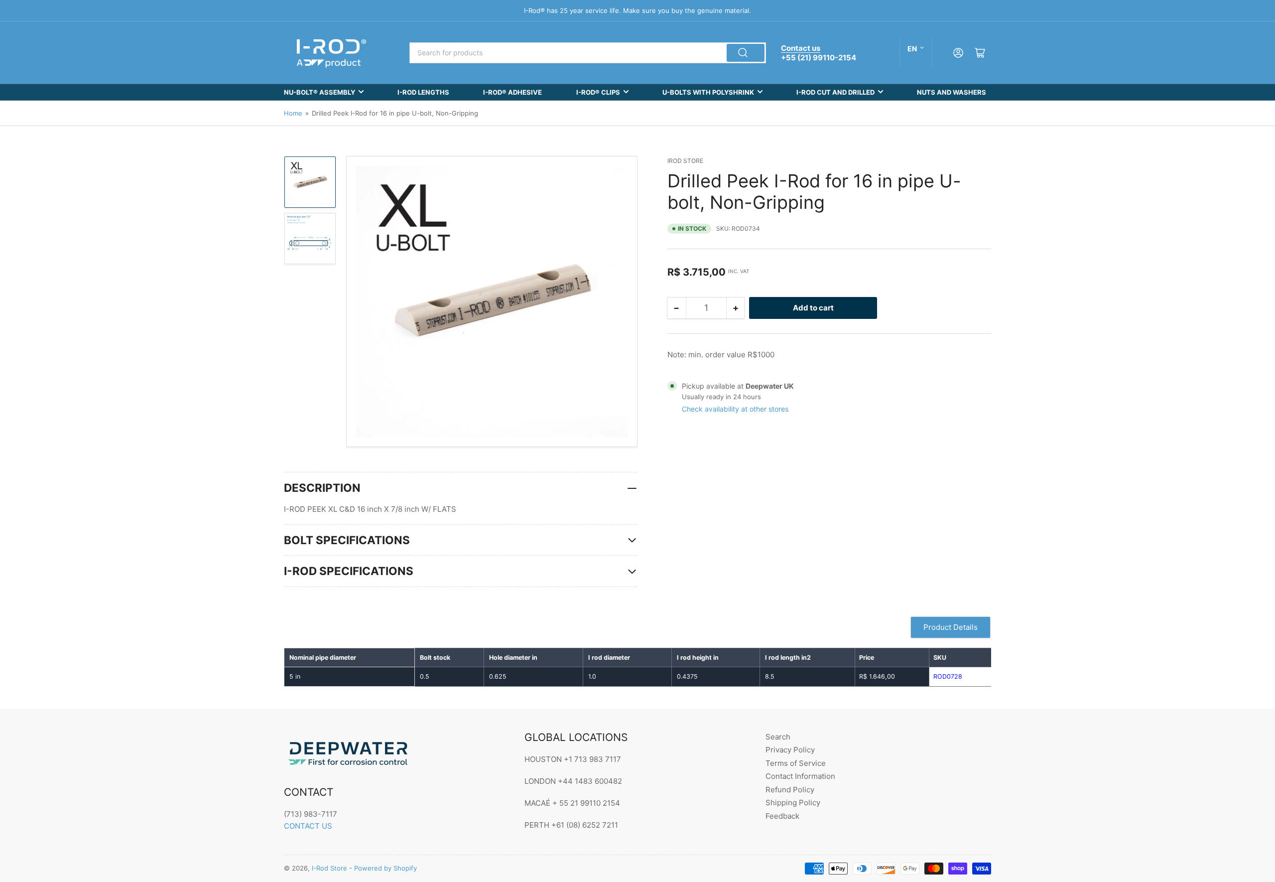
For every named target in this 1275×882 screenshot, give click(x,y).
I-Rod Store (329, 868)
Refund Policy (789, 789)
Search (777, 736)
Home (293, 113)
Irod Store (685, 160)
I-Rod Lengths (423, 92)
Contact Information (800, 776)
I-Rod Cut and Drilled (835, 92)
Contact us (800, 48)
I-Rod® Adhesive (512, 92)
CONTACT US (308, 826)
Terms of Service (795, 763)
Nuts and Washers (951, 92)
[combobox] (587, 52)
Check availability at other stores (735, 409)
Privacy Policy (790, 749)
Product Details (950, 627)
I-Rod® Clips (598, 92)
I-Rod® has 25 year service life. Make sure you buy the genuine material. (637, 10)
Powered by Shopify (385, 868)
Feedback (782, 816)
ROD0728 (947, 676)
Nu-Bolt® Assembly (319, 92)
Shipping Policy (792, 802)
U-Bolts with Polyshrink (708, 92)
